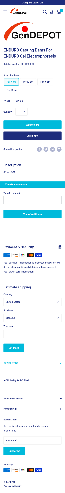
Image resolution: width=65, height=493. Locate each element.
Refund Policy (10, 362)
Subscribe (14, 450)
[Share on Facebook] (39, 149)
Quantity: (8, 111)
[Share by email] (59, 149)
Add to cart (32, 124)
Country (7, 294)
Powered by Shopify (12, 486)
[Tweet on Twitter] (52, 149)
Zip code (8, 326)
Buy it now (32, 135)
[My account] (51, 12)
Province (8, 310)
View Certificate (32, 214)
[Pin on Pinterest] (46, 149)
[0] (59, 12)
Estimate (14, 347)
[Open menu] (5, 12)
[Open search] (45, 12)
